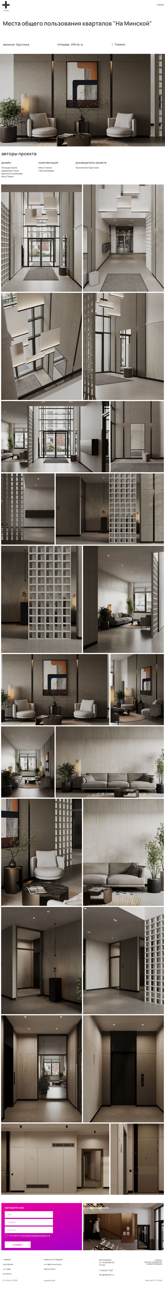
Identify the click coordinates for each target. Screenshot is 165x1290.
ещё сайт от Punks (153, 1280)
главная (7, 1259)
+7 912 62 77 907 (106, 1270)
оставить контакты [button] (53, 1264)
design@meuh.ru (106, 1274)
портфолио (8, 1264)
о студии (7, 1269)
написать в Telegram (53, 1259)
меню (161, 4)
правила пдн (49, 1280)
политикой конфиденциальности (35, 1235)
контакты (7, 1273)
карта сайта (49, 1269)
